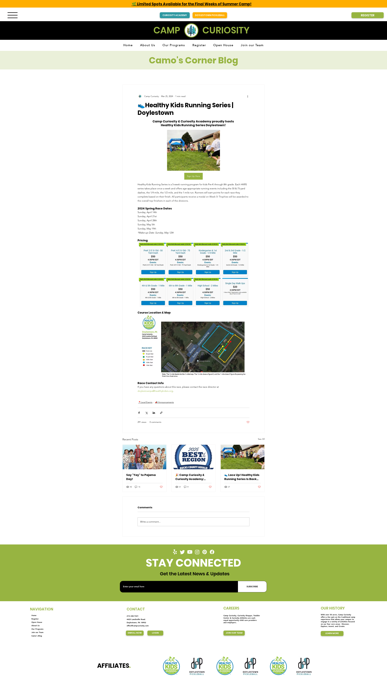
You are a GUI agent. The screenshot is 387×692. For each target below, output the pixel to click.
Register (35, 619)
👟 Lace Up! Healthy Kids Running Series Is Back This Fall (241, 477)
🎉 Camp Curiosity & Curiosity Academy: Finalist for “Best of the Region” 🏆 (191, 477)
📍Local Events (145, 402)
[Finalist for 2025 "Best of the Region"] (193, 457)
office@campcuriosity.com (138, 625)
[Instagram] (197, 552)
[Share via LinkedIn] (153, 412)
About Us (35, 625)
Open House (36, 622)
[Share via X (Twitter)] (146, 412)
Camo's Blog (36, 636)
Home (33, 615)
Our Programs (37, 629)
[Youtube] (190, 552)
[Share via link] (161, 412)
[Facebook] (212, 552)
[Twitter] (182, 552)
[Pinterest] (205, 552)
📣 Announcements (164, 402)
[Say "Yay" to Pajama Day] (144, 457)
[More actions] (247, 96)
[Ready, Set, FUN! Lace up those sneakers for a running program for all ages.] (242, 457)
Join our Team (37, 632)
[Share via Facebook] (139, 412)
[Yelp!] (175, 552)
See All (261, 439)
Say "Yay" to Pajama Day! (141, 477)
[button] (13, 15)
